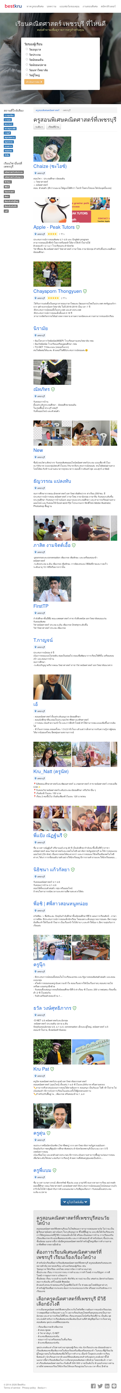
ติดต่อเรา (42, 1387)
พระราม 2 (8, 124)
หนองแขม (8, 150)
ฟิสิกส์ (7, 187)
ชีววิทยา (8, 182)
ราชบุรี (7, 133)
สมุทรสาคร (9, 142)
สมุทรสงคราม (10, 137)
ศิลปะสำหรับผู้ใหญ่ (11, 201)
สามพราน (8, 146)
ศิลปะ (7, 196)
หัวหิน (7, 155)
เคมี (6, 211)
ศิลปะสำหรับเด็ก (11, 206)
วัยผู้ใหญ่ (34, 75)
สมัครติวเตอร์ (108, 6)
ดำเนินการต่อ (33, 81)
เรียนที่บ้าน (53, 126)
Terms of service (12, 1387)
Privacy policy (29, 1387)
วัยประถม (35, 54)
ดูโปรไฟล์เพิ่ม (75, 1202)
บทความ (51, 6)
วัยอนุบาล (35, 49)
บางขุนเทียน (9, 115)
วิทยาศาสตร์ (9, 191)
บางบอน (8, 119)
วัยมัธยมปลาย (37, 65)
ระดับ (38, 126)
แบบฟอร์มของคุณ (69, 6)
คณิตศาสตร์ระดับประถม (14, 172)
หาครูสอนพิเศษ (35, 6)
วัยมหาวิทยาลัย (38, 70)
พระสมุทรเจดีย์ (10, 128)
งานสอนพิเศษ (90, 6)
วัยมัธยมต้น (36, 60)
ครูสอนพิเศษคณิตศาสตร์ (47, 110)
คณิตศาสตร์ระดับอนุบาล (14, 177)
